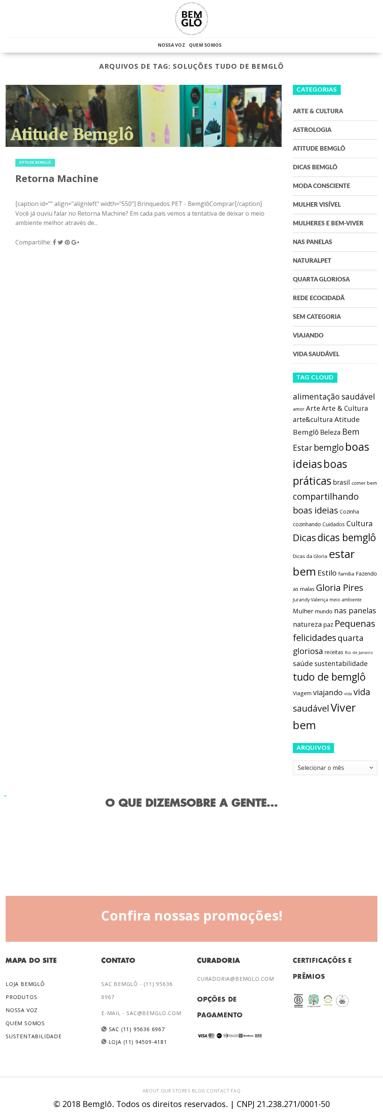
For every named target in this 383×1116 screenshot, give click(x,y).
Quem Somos (205, 45)
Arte (313, 408)
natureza (307, 624)
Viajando (308, 336)
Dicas (304, 537)
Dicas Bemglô (315, 167)
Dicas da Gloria (310, 556)
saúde (303, 663)
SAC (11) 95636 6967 (136, 1029)
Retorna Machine (56, 178)
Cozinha (349, 511)
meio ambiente (346, 599)
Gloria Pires (339, 587)
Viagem (302, 693)
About (151, 1091)
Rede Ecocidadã (318, 298)
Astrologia (312, 130)
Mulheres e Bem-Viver (328, 223)
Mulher (303, 611)
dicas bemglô (347, 537)
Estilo (327, 572)
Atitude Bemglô (35, 162)
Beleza (330, 432)
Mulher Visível (317, 205)
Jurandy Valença (310, 599)
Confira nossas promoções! (191, 915)
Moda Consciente (321, 186)
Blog (198, 1091)
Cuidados (333, 524)
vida (348, 693)
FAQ (235, 1091)
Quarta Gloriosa (321, 280)
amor (298, 409)
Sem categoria (317, 317)
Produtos (21, 997)
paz (328, 624)
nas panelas (355, 610)
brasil (341, 482)
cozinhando (307, 524)
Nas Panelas (312, 242)
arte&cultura (313, 419)
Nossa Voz (171, 45)
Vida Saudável (316, 354)
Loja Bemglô (25, 983)
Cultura (359, 523)
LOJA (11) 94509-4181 (137, 1041)
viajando (328, 692)
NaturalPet (312, 261)
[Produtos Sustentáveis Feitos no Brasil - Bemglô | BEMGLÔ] (191, 18)
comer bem (364, 483)
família (346, 573)
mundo (324, 611)
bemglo (329, 447)
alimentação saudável (334, 396)
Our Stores (176, 1091)
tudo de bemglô (329, 677)
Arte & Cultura (318, 111)
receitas (334, 652)
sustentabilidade (341, 663)
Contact (217, 1091)
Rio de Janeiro (359, 652)
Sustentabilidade (34, 1036)
